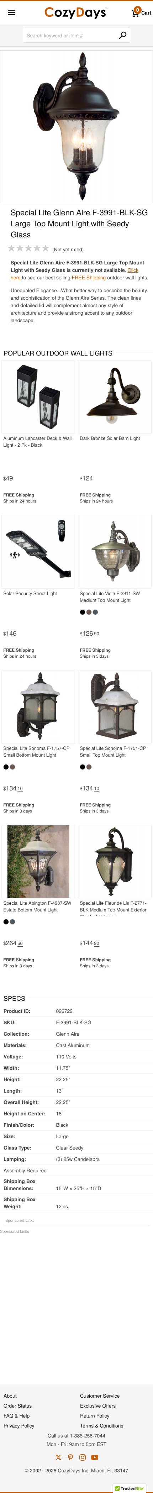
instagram (82, 1457)
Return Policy (95, 1415)
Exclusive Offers (98, 1405)
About (10, 1395)
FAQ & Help (17, 1415)
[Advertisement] (76, 1305)
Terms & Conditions (101, 1425)
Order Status (18, 1405)
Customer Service (100, 1395)
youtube (94, 1457)
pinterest (70, 1457)
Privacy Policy (19, 1425)
